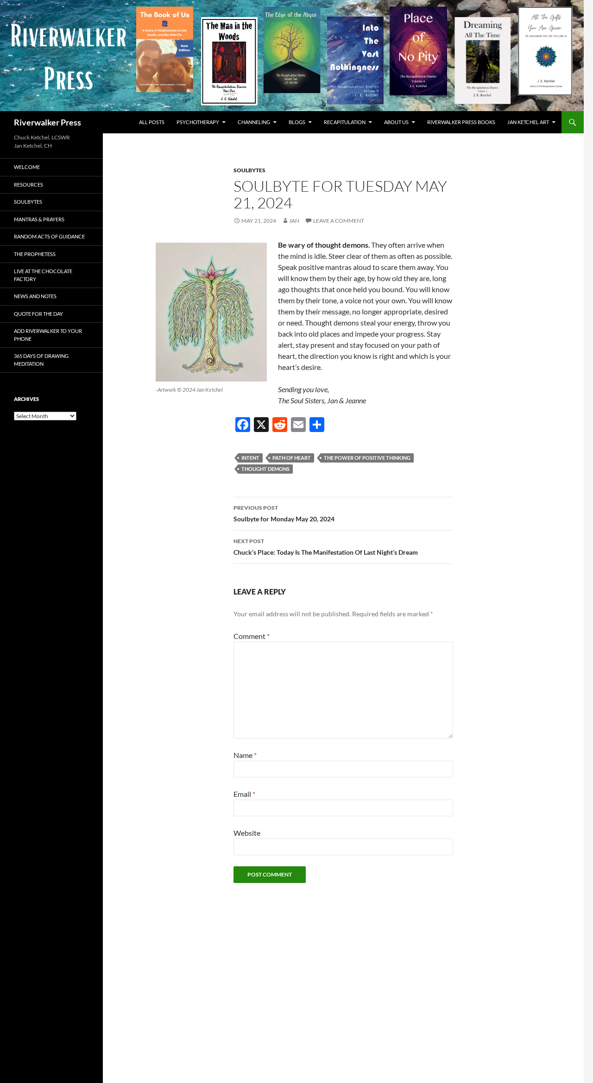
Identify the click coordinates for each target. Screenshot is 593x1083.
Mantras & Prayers (39, 219)
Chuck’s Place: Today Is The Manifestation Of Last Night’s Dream (325, 547)
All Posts (151, 122)
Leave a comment (338, 220)
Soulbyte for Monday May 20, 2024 (283, 513)
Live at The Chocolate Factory (43, 275)
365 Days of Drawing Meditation (41, 360)
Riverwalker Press (47, 122)
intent (250, 458)
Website (246, 832)
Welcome (27, 167)
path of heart (291, 458)
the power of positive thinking (367, 458)
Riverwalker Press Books (461, 122)
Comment (251, 636)
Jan (294, 220)
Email (244, 793)
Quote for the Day (38, 314)
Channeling (254, 122)
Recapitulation (345, 122)
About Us (396, 122)
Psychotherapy (198, 122)
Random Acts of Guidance (49, 236)
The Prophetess (35, 254)
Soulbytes (249, 170)
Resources (28, 185)
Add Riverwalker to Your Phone (48, 335)
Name (245, 755)
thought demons (265, 469)
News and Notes (35, 296)
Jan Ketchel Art (528, 122)
